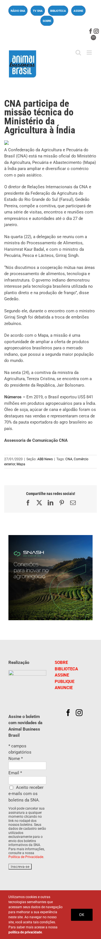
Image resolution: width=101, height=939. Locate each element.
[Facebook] (68, 712)
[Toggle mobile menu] (90, 52)
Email (15, 772)
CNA (68, 459)
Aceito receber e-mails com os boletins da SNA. (25, 794)
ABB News (45, 459)
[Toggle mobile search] (78, 52)
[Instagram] (79, 712)
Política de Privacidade (25, 857)
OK (81, 914)
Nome (15, 758)
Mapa (21, 464)
